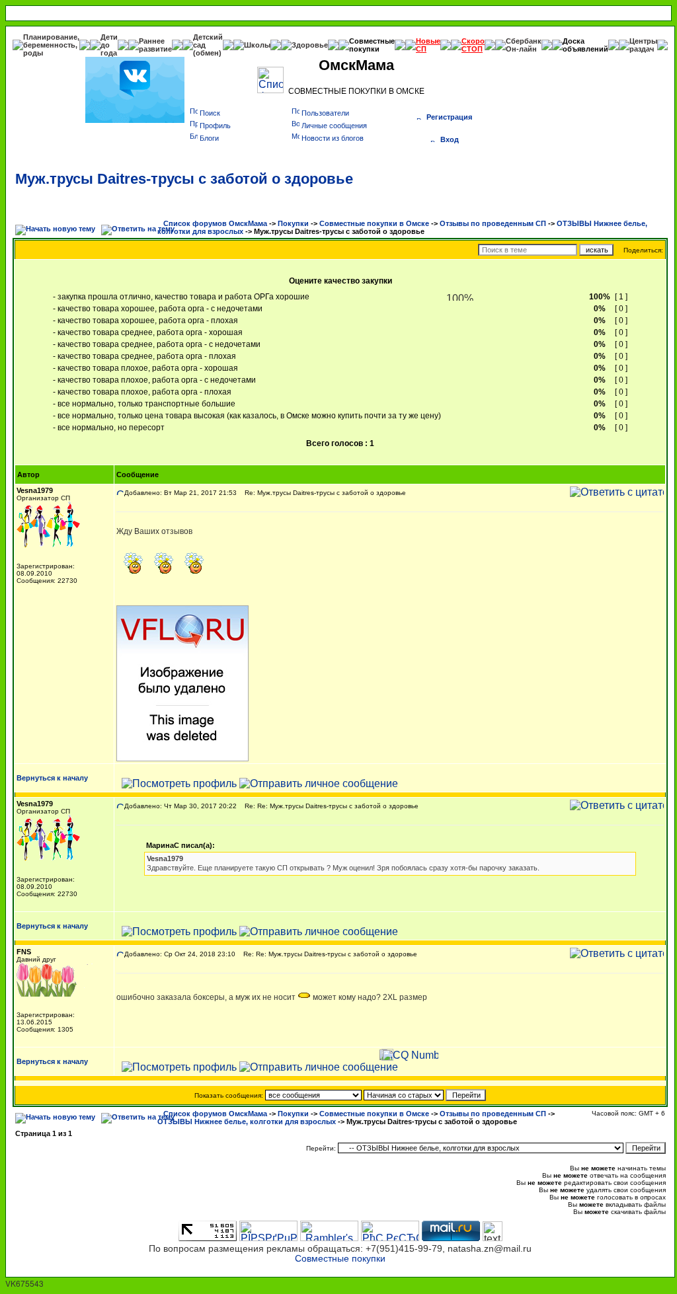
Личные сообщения (334, 126)
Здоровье (310, 45)
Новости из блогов (332, 138)
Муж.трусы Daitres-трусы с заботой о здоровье (184, 179)
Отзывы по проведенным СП (493, 223)
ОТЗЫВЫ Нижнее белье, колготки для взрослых (246, 1121)
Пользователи (325, 113)
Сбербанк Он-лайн (523, 45)
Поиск (210, 113)
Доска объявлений (585, 45)
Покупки (293, 223)
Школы (257, 45)
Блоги (209, 138)
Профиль (215, 126)
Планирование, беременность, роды (51, 45)
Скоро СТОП (473, 45)
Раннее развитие (155, 45)
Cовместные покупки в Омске (374, 223)
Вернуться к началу (52, 778)
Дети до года (109, 45)
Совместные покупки (372, 45)
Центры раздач (643, 45)
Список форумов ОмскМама (215, 223)
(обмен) (207, 53)
